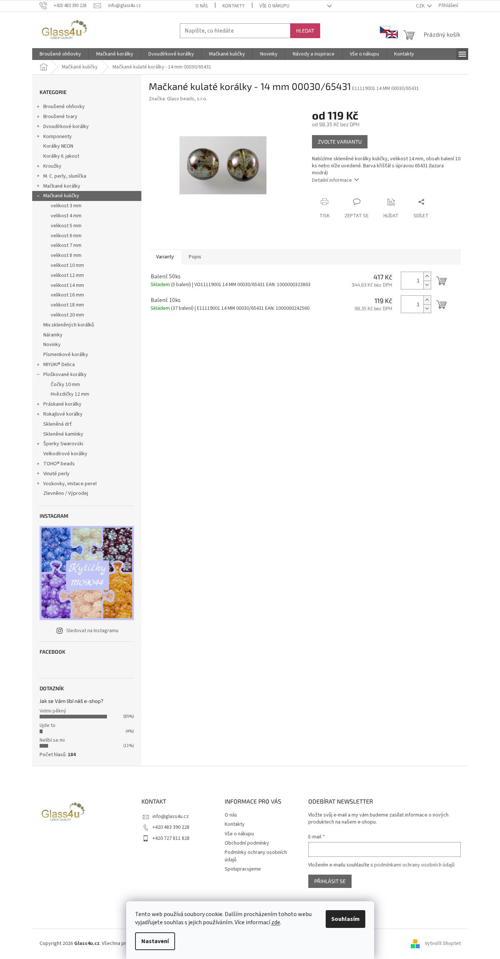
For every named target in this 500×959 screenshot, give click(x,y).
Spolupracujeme (243, 869)
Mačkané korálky (61, 186)
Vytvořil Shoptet (443, 944)
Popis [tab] (195, 257)
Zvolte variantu (340, 141)
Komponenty (57, 136)
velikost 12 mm (67, 275)
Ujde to (48, 725)
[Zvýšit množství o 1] (427, 276)
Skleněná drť (57, 424)
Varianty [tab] (165, 257)
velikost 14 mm (67, 285)
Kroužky (52, 166)
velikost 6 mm (66, 235)
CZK (421, 6)
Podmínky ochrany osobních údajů (256, 856)
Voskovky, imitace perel (70, 483)
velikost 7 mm (66, 245)
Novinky (52, 344)
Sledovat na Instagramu (92, 630)
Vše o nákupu (274, 6)
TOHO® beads (59, 463)
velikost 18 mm (67, 305)
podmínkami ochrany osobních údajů (414, 865)
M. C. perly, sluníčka (64, 176)
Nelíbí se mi (52, 740)
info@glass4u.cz (170, 816)
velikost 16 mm (67, 295)
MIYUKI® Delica (59, 364)
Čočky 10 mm (65, 384)
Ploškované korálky (65, 374)
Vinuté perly (56, 473)
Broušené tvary (60, 116)
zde (275, 922)
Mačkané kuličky (61, 195)
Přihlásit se (330, 881)
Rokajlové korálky (63, 414)
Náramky (53, 335)
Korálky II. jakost (61, 156)
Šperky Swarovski (63, 443)
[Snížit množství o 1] (427, 285)
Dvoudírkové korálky (66, 126)
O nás (201, 6)
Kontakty (233, 6)
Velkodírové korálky (65, 453)
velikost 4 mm (66, 215)
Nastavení (155, 941)
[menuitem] (60, 54)
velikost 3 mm (66, 205)
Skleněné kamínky (63, 434)
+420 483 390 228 (170, 827)
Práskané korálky (62, 404)
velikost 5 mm (66, 225)
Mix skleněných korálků (68, 325)
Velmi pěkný (53, 711)
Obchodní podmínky (247, 843)
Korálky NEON (58, 146)
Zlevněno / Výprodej (65, 493)
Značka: (178, 99)
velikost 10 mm (67, 265)
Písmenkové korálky (65, 354)
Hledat (305, 30)
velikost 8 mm (66, 255)
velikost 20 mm (67, 315)
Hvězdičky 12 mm (70, 394)
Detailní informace (332, 180)
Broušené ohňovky (64, 106)
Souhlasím (345, 919)
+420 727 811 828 (170, 838)
